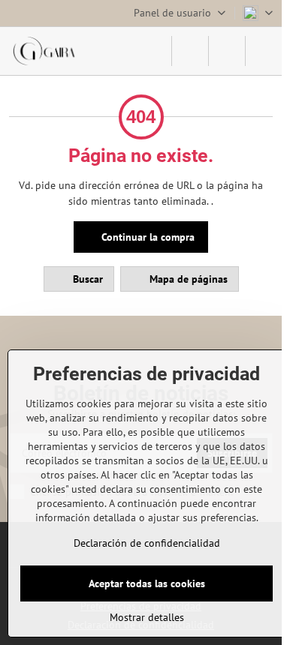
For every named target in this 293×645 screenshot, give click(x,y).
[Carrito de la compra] (227, 51)
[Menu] (264, 51)
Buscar (86, 279)
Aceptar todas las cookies (147, 583)
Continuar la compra (146, 237)
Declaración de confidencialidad (147, 543)
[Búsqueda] (190, 51)
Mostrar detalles (147, 617)
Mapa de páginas (187, 279)
